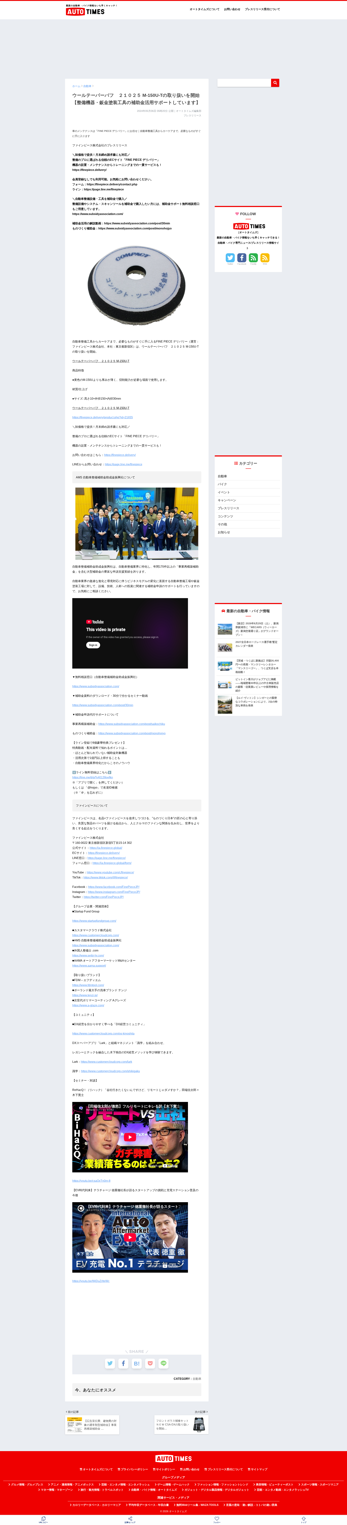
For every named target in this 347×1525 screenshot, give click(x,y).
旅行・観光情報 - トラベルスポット (102, 1489)
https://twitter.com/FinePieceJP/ (104, 897)
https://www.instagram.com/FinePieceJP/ (114, 891)
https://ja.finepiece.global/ (106, 847)
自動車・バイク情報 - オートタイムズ (154, 1489)
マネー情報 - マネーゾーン (57, 1489)
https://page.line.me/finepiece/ (106, 858)
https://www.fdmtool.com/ (88, 985)
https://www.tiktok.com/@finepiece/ (105, 877)
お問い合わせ (232, 9)
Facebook (241, 264)
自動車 (197, 1378)
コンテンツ (225, 516)
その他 (222, 524)
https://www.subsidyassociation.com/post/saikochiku (131, 723)
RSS (265, 264)
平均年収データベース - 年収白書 (148, 1505)
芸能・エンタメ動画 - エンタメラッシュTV (283, 1489)
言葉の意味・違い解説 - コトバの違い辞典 (251, 1505)
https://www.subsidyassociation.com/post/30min (102, 705)
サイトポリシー (165, 1469)
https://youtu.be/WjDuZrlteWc (91, 1281)
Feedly (253, 264)
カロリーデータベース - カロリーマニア (96, 1505)
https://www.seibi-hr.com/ (88, 955)
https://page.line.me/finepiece (123, 464)
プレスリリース (228, 508)
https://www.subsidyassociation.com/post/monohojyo (132, 733)
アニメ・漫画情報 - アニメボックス (72, 1484)
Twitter (230, 264)
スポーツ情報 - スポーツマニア (320, 1484)
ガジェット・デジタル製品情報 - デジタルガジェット (217, 1489)
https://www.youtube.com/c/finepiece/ (110, 872)
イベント (224, 492)
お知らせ (224, 532)
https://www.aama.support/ (89, 965)
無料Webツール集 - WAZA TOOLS (197, 1505)
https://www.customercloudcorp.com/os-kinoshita (103, 1033)
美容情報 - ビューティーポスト (275, 1484)
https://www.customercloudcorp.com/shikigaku (110, 1071)
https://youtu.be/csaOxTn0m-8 (91, 1180)
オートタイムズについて (205, 9)
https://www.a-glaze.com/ (88, 1005)
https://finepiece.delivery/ (120, 454)
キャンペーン (227, 500)
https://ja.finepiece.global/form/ (112, 863)
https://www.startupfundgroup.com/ (94, 920)
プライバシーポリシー (134, 1469)
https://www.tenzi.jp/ (85, 995)
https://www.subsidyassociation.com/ (95, 686)
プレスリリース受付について (262, 9)
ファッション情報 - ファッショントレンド (222, 1484)
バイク (222, 484)
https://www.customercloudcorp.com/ (95, 935)
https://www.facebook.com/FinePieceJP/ (113, 886)
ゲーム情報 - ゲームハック (173, 1484)
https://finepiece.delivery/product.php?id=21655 (102, 417)
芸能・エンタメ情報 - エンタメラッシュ (125, 1484)
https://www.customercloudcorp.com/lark (106, 1061)
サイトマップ (259, 1469)
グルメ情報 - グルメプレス (27, 1484)
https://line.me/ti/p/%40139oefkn (92, 777)
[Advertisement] (173, 47)
